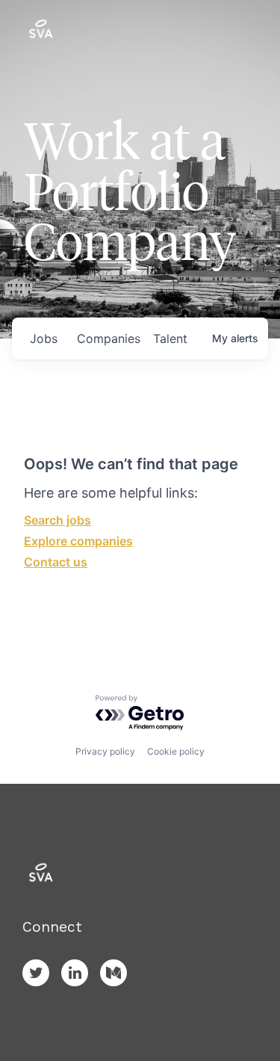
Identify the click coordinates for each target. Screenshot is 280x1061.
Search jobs (57, 520)
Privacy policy (105, 751)
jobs (43, 338)
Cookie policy (176, 751)
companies (108, 338)
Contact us (55, 561)
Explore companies (78, 540)
